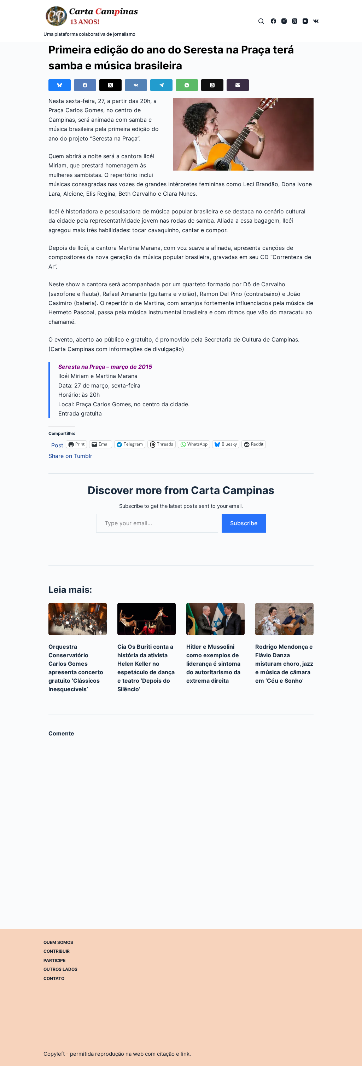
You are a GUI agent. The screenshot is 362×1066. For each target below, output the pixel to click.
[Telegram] (161, 85)
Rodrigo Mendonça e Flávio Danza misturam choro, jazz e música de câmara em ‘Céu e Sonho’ (284, 663)
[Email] (238, 85)
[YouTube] (305, 21)
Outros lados (60, 969)
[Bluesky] (59, 85)
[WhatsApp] (187, 85)
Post (57, 444)
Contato (53, 978)
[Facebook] (273, 21)
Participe (54, 960)
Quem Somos (58, 942)
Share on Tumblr (70, 455)
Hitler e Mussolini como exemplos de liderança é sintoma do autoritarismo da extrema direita (213, 663)
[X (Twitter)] (110, 85)
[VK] (316, 21)
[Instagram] (284, 21)
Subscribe (243, 523)
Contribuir (56, 951)
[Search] (261, 21)
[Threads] (294, 21)
